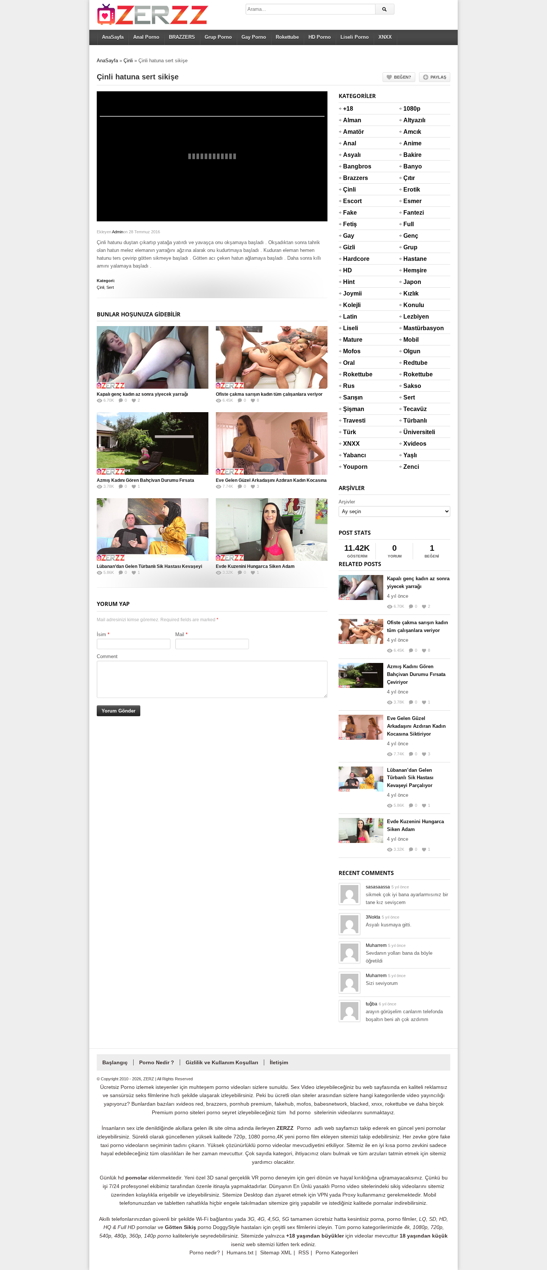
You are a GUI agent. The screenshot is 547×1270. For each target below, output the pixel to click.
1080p (411, 108)
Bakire (412, 155)
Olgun (411, 351)
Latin (350, 316)
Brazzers (352, 178)
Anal (349, 143)
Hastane (412, 259)
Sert (110, 287)
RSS (303, 1252)
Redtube (412, 363)
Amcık (412, 132)
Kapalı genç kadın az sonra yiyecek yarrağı (142, 394)
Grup (410, 247)
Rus (349, 386)
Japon (412, 282)
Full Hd (408, 229)
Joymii (352, 293)
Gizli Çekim (352, 252)
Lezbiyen (412, 316)
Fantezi (412, 212)
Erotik (411, 189)
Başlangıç (115, 1062)
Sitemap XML (276, 1252)
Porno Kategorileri (337, 1252)
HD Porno (319, 37)
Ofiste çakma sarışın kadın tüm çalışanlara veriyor (269, 394)
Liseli (350, 328)
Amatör (352, 132)
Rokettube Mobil (412, 379)
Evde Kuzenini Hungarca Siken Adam (255, 566)
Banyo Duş (412, 171)
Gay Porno (253, 37)
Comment (107, 656)
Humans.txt (240, 1252)
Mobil (411, 340)
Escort (352, 201)
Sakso (412, 386)
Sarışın (352, 397)
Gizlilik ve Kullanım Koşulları (222, 1062)
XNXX (385, 37)
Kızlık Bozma (412, 298)
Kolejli (352, 305)
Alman (352, 120)
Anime (412, 143)
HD (347, 270)
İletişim (279, 1062)
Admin (117, 232)
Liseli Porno (354, 37)
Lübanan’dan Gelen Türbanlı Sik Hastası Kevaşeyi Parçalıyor (410, 778)
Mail (179, 634)
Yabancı (352, 455)
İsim (101, 634)
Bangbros (352, 166)
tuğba (371, 1004)
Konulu (412, 305)
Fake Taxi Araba (351, 217)
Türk (349, 432)
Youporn (352, 467)
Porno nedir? (204, 1252)
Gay (348, 236)
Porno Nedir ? (156, 1062)
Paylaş (438, 77)
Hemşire (412, 270)
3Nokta (373, 917)
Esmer (412, 201)
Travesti (352, 420)
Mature (352, 340)
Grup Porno (218, 37)
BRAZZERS (182, 37)
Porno (304, 1128)
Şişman (352, 409)
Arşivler (347, 502)
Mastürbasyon (412, 328)
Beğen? (402, 77)
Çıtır (409, 178)
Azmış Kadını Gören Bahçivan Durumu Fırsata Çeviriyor (416, 674)
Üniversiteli (412, 432)
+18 (348, 108)
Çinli (128, 60)
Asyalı (352, 155)
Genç (410, 236)
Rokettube (287, 37)
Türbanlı (412, 420)
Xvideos (412, 443)
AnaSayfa (113, 37)
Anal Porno (146, 37)
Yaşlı (410, 455)
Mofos (352, 351)
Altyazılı (412, 120)
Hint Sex (349, 286)
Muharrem (376, 945)
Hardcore (352, 259)
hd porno (300, 1112)
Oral (349, 363)
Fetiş (350, 224)
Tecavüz (412, 409)
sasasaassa (378, 887)
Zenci (411, 467)
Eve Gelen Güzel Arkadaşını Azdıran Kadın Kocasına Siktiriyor (416, 726)
